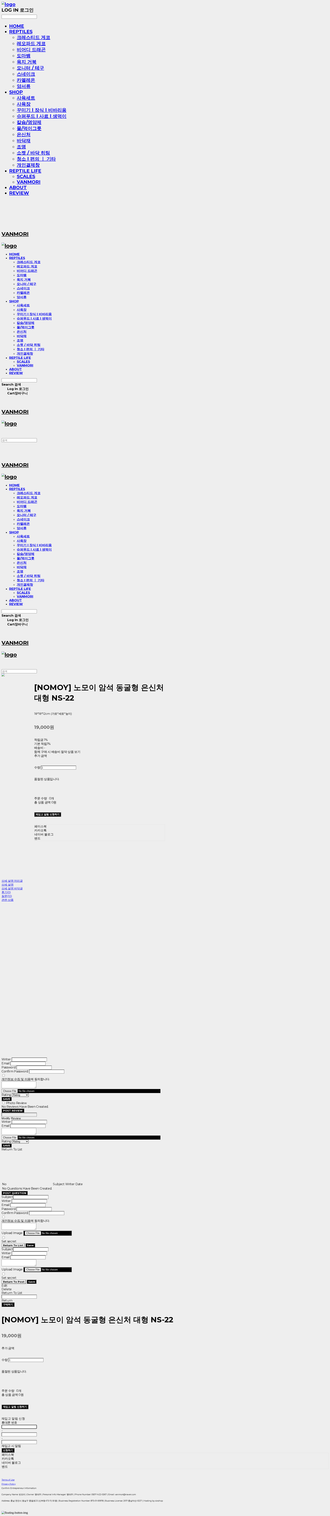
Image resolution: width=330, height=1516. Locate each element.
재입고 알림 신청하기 (48, 814)
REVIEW (19, 193)
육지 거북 (26, 61)
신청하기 (8, 1450)
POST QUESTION (14, 1193)
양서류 (24, 86)
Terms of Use (8, 1479)
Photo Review (16, 1103)
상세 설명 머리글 (12, 881)
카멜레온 (26, 80)
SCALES (26, 176)
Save (30, 1245)
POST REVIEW (13, 1110)
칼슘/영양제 (29, 122)
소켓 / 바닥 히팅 (33, 152)
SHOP (16, 92)
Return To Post (13, 1281)
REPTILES (20, 31)
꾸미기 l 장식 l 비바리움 (41, 110)
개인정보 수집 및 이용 (16, 1079)
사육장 (24, 104)
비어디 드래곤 (31, 49)
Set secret (9, 1241)
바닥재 (24, 140)
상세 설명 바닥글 (12, 888)
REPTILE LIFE (25, 171)
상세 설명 (8, 884)
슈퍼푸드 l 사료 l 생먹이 (41, 116)
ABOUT (18, 187)
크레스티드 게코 (33, 37)
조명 (21, 146)
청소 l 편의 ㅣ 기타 (36, 159)
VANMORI (28, 182)
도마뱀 (24, 55)
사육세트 (26, 98)
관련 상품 (8, 900)
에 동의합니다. (26, 1079)
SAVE (6, 1098)
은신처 (24, 134)
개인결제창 (28, 165)
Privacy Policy (9, 1484)
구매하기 (8, 1304)
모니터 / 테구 (30, 68)
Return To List (13, 1245)
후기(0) (6, 892)
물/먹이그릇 (29, 128)
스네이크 (26, 74)
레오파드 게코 (31, 43)
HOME (16, 26)
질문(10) (7, 896)
